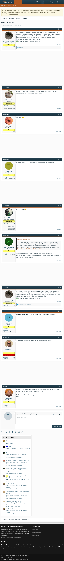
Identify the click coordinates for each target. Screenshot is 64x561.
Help (24, 559)
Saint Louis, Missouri (9, 332)
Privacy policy (19, 559)
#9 (60, 337)
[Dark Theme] (57, 2)
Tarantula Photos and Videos (14, 457)
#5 (60, 206)
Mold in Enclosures (11, 509)
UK (14, 358)
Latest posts (10, 437)
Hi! (6, 440)
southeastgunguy (7, 25)
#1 (60, 29)
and (25, 304)
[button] (31, 2)
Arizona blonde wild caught (13, 501)
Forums (18, 2)
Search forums (12, 5)
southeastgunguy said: (23, 239)
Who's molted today (11, 484)
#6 (60, 235)
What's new (27, 2)
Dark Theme (11, 557)
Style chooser (4, 557)
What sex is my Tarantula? (13, 506)
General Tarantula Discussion (14, 465)
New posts (4, 5)
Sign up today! (14, 14)
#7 (60, 288)
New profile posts (36, 532)
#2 (60, 88)
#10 (60, 386)
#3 (60, 114)
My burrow (12, 178)
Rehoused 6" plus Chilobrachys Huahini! (17, 460)
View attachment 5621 (36, 249)
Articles (37, 2)
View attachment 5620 (23, 249)
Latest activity (35, 535)
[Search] (61, 2)
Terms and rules (11, 559)
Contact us (3, 559)
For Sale (8, 450)
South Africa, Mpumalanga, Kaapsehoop (11, 228)
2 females (10, 446)
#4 (60, 159)
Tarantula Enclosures (11, 514)
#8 (60, 311)
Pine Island (12, 254)
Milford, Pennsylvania (9, 108)
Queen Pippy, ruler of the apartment (16, 468)
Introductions (9, 443)
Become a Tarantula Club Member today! (11, 537)
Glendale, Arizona (10, 407)
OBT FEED (8, 452)
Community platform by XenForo (16, 555)
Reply (59, 44)
